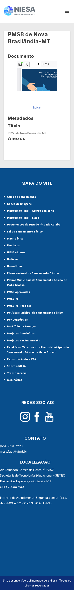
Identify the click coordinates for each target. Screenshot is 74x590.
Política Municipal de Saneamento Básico (35, 312)
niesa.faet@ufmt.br (13, 451)
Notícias (12, 259)
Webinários (14, 380)
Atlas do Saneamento (21, 197)
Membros (13, 245)
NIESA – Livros (16, 252)
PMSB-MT (13, 299)
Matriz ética (15, 238)
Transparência (17, 373)
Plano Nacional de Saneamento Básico (33, 273)
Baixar (37, 107)
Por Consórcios (17, 319)
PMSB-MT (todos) (19, 306)
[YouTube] (49, 420)
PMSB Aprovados (18, 292)
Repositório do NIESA (21, 359)
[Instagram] (25, 420)
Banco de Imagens (19, 204)
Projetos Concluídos (21, 333)
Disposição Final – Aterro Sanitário (30, 210)
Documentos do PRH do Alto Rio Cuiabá (33, 224)
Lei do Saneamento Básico (25, 231)
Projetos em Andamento (23, 340)
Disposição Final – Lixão (23, 217)
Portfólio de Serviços (21, 326)
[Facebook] (37, 420)
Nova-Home (15, 266)
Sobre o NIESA (16, 366)
